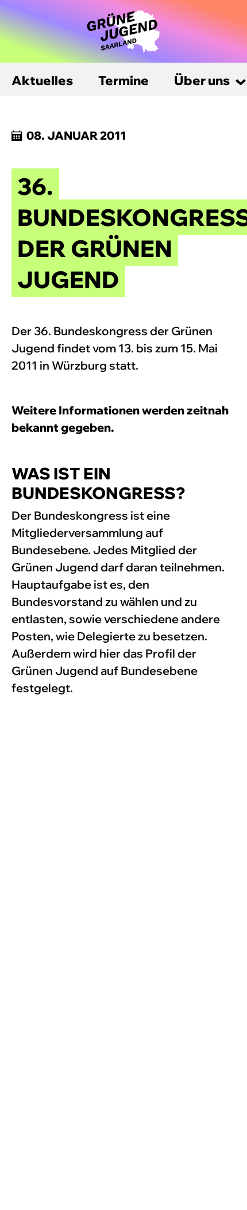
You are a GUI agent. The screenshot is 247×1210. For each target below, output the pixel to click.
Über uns (202, 80)
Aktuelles (42, 80)
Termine (123, 80)
